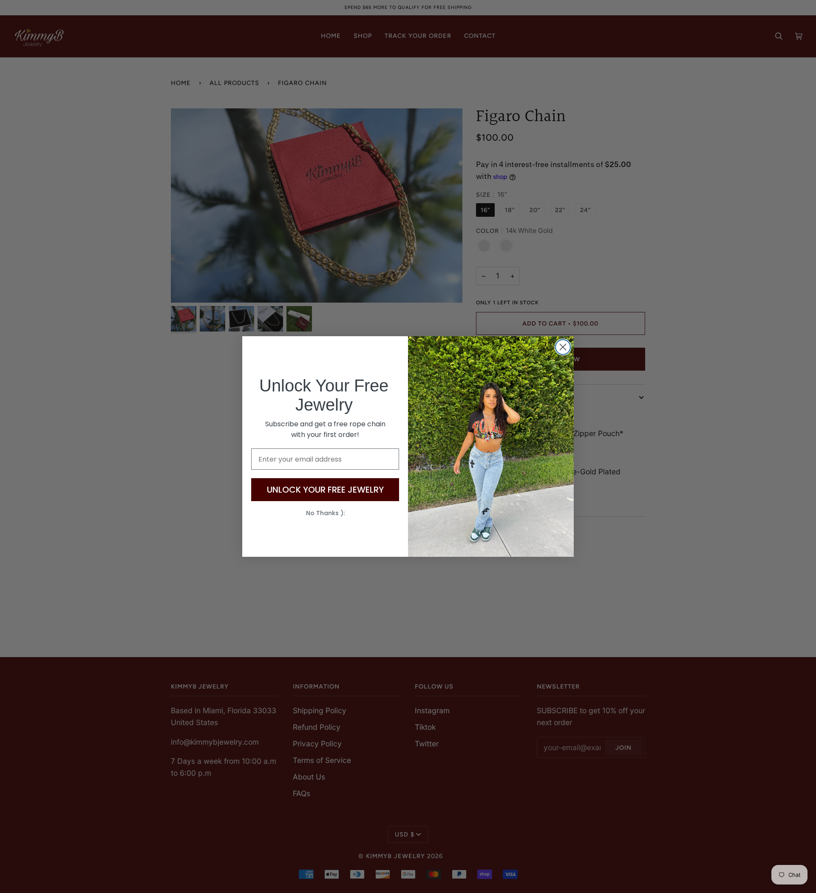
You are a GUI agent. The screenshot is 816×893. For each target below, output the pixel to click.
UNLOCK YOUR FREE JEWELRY (325, 490)
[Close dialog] (562, 347)
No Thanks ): (325, 513)
